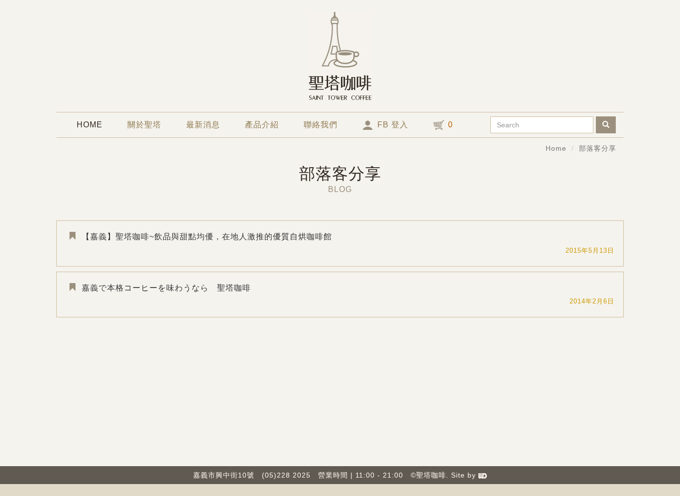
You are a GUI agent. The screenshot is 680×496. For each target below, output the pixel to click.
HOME (96, 124)
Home (556, 148)
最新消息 (203, 124)
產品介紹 (262, 124)
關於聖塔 (144, 124)
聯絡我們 (321, 124)
